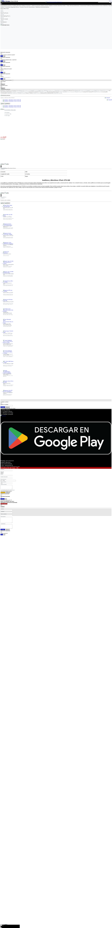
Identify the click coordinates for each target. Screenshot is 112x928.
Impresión (38, 5)
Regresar (2, 84)
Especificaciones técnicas (10, 168)
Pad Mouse (8, 91)
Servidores (4, 22)
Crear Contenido (63, 91)
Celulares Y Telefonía (31, 5)
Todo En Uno (4, 19)
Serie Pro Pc (4, 13)
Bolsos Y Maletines (35, 7)
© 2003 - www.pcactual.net (7, 465)
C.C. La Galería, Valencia (6, 411)
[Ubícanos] (3, 416)
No (4, 56)
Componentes (83, 5)
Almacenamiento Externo (97, 5)
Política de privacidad (10, 466)
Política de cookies (17, 466)
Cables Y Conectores (5, 7)
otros (2, 11)
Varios (27, 93)
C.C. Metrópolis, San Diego (7, 413)
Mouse (66, 90)
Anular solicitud (4, 503)
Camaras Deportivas (57, 5)
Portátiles (14, 5)
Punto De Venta (27, 7)
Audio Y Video (66, 5)
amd (2, 10)
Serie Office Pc (5, 8)
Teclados (9, 90)
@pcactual (8, 462)
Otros (57, 90)
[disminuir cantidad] (3, 164)
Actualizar (3, 492)
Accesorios (104, 91)
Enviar (2, 498)
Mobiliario (105, 5)
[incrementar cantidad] (7, 164)
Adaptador (9, 93)
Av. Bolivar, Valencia (5, 410)
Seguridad (13, 7)
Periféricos (88, 5)
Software (24, 5)
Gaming (71, 5)
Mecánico (47, 90)
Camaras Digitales (48, 5)
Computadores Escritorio (6, 5)
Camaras (30, 91)
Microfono (50, 91)
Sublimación (76, 5)
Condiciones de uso (4, 466)
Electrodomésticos (45, 7)
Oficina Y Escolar (20, 7)
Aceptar (2, 407)
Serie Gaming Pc (5, 16)
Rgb (39, 90)
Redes (42, 5)
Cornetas (85, 91)
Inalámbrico (21, 90)
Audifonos (43, 93)
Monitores (19, 5)
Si (1, 56)
